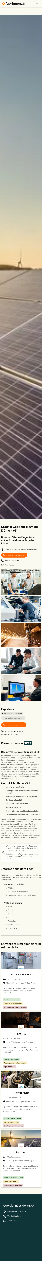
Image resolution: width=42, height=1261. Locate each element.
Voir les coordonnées (14, 725)
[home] (14, 3)
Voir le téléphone (12, 560)
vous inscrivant (19, 850)
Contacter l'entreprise (14, 555)
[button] (37, 3)
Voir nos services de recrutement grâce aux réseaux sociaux (22, 856)
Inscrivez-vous (15, 572)
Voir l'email (9, 565)
